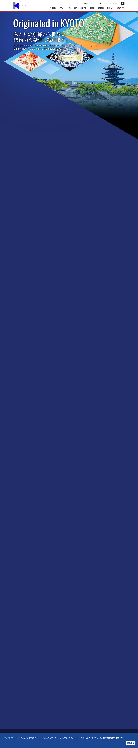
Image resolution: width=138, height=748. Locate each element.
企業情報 (53, 8)
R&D (75, 8)
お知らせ (110, 8)
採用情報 (100, 8)
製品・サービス (65, 8)
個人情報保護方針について (113, 738)
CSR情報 (83, 8)
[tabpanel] (69, 31)
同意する (130, 743)
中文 (99, 3)
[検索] (122, 3)
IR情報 (92, 8)
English (93, 3)
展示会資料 (120, 8)
